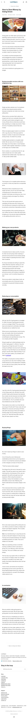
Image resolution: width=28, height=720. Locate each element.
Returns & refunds (5, 694)
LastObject (11, 711)
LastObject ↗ (19, 711)
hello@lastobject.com (17, 707)
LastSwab (8, 355)
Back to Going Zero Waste (15, 645)
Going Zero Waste (15, 6)
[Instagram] (14, 717)
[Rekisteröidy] (24, 669)
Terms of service (4, 697)
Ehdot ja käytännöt (14, 713)
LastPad (3, 682)
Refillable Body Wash (5, 683)
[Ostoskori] (26, 2)
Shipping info (4, 692)
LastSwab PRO (4, 677)
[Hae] (4, 2)
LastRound (3, 680)
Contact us (3, 700)
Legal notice (4, 698)
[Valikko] (1, 2)
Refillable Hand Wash (5, 685)
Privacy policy (4, 695)
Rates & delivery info (17, 661)
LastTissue (3, 679)
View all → (3, 686)
